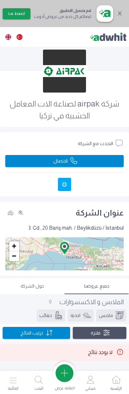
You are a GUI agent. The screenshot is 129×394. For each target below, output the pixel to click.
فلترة (96, 332)
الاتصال (60, 161)
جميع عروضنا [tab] (96, 286)
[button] (64, 248)
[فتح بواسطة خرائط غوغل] (10, 212)
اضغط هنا (16, 13)
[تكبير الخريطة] (21, 213)
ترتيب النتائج (32, 332)
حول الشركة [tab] (32, 286)
